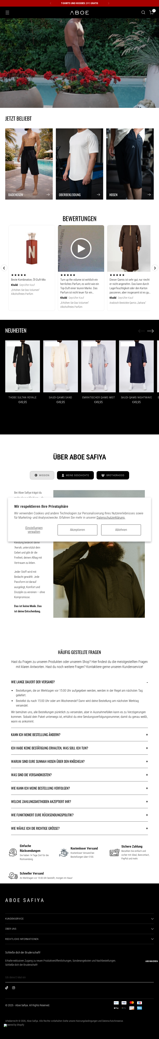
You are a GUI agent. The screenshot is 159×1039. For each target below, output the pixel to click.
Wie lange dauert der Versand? (79, 681)
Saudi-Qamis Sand (60, 397)
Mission (44, 475)
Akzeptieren (77, 530)
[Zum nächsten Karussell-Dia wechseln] (150, 331)
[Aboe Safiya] (79, 13)
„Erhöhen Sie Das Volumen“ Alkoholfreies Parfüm (25, 291)
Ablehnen (121, 530)
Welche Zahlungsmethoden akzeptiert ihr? (79, 801)
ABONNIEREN (151, 961)
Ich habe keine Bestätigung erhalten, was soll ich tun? (79, 747)
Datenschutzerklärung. (111, 517)
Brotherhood (115, 475)
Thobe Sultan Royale (23, 397)
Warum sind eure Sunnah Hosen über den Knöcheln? (79, 761)
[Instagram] (14, 988)
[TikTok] (7, 988)
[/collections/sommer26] (79, 63)
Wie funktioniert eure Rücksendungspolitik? (79, 814)
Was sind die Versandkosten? (79, 774)
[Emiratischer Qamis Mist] (98, 366)
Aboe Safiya (32, 1020)
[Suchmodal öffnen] (143, 12)
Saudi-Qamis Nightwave (136, 397)
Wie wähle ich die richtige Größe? (79, 828)
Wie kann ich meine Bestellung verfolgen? (79, 788)
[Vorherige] (50, 3)
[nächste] (108, 3)
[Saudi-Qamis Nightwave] (136, 366)
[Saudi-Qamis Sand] (60, 366)
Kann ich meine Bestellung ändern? (79, 734)
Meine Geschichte (77, 475)
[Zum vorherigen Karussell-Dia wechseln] (141, 331)
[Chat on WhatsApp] (8, 1028)
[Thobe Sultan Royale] (22, 366)
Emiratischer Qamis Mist (98, 397)
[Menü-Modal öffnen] (7, 12)
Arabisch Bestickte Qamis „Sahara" (128, 302)
